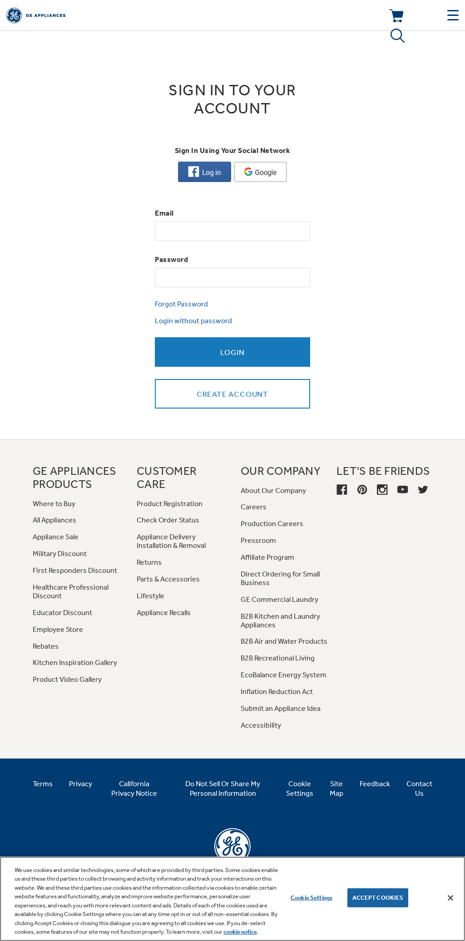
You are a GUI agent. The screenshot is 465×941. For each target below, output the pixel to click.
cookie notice (240, 931)
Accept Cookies (378, 897)
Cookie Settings (311, 897)
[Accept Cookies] (450, 898)
